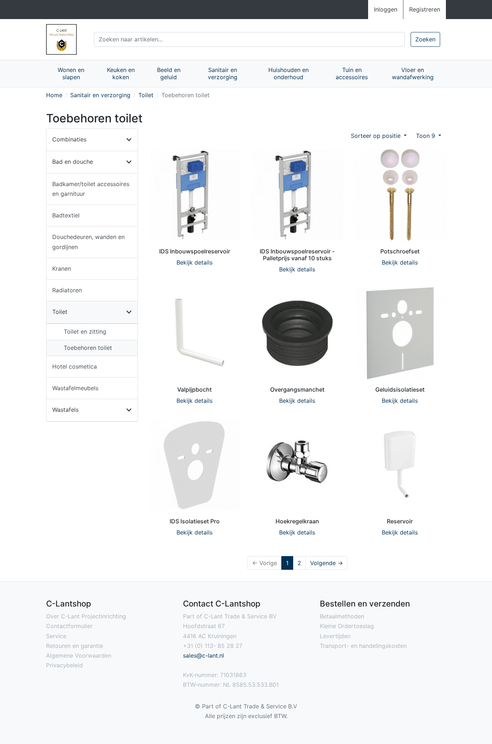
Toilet (145, 95)
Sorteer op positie (376, 135)
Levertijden (335, 636)
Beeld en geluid (168, 73)
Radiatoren (67, 290)
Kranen (61, 268)
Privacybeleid (64, 665)
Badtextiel (66, 215)
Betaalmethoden (342, 616)
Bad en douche (72, 161)
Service (56, 636)
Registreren (424, 9)
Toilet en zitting (85, 331)
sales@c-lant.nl (203, 655)
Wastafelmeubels (75, 388)
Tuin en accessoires (352, 73)
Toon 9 (426, 135)
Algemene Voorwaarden (78, 655)
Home (54, 95)
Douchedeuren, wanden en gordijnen (88, 241)
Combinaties (69, 139)
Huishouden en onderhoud (288, 73)
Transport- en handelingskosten (363, 645)
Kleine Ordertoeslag (347, 626)
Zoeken (425, 39)
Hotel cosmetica (74, 366)
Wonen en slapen (71, 73)
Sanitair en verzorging (222, 73)
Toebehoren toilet (88, 347)
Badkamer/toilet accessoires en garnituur (90, 188)
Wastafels (65, 409)
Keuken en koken (121, 73)
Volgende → (326, 563)
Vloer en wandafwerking (413, 73)
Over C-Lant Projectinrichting (86, 616)
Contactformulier (69, 626)
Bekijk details (194, 262)
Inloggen (385, 9)
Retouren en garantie (74, 645)
